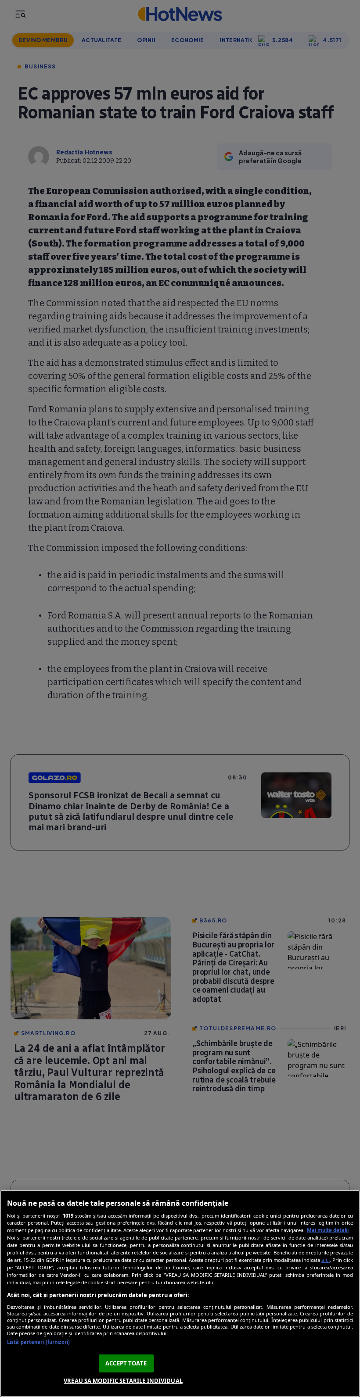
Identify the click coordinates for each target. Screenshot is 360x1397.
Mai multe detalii (328, 1230)
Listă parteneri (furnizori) (38, 1342)
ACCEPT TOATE (126, 1363)
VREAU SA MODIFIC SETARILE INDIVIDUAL (123, 1381)
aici (325, 1260)
